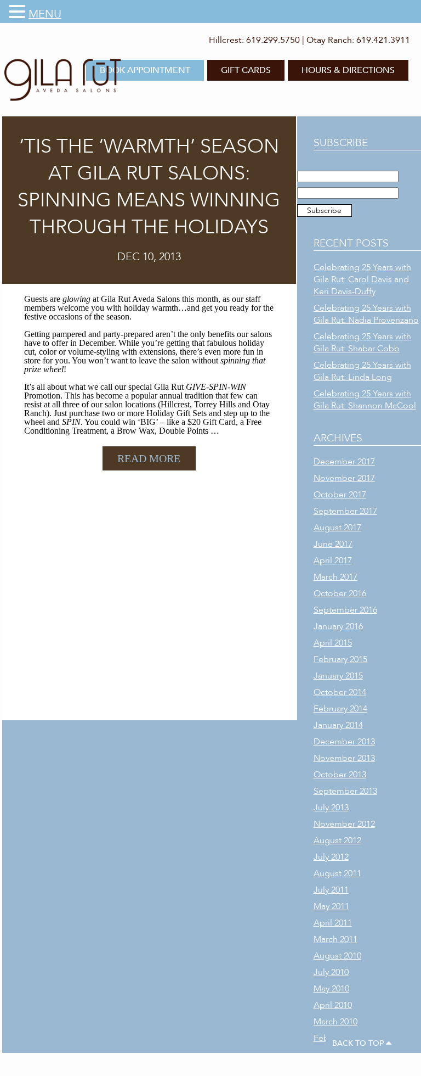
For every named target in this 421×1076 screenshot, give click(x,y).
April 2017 (333, 560)
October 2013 (340, 775)
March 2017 (335, 577)
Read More (148, 458)
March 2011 (335, 939)
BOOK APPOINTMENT (145, 70)
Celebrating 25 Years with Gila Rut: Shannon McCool (365, 400)
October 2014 (340, 692)
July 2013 (331, 808)
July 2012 (331, 857)
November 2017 (344, 478)
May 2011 (331, 906)
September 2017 (345, 511)
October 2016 (340, 593)
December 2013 (344, 742)
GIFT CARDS (246, 70)
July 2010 (331, 972)
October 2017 (340, 495)
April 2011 (333, 923)
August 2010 (337, 956)
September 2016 (345, 610)
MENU (45, 14)
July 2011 (331, 890)
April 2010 (333, 1005)
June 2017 (333, 544)
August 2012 (337, 840)
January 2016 (338, 626)
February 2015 (340, 659)
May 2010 (331, 989)
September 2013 (345, 791)
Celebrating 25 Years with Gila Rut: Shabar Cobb (362, 342)
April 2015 (333, 643)
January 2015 (338, 676)
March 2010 (335, 1022)
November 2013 (344, 758)
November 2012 (344, 824)
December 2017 (344, 462)
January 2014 (338, 725)
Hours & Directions (348, 70)
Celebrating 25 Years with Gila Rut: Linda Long (362, 371)
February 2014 (340, 709)
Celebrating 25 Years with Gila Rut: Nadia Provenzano (366, 314)
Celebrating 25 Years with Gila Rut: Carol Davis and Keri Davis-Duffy (362, 279)
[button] (19, 12)
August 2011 (337, 873)
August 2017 (337, 528)
